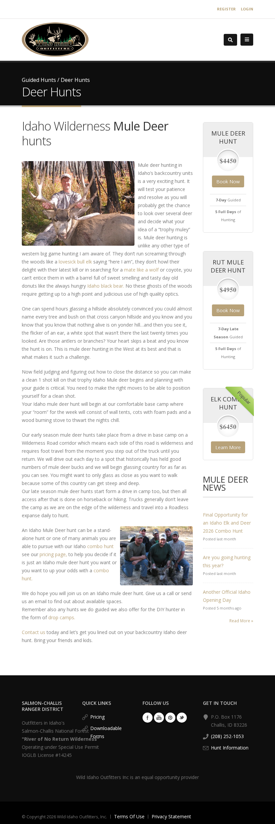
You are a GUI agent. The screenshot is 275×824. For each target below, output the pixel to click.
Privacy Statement (171, 816)
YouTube (159, 718)
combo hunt (100, 546)
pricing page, (53, 554)
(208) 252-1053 (227, 736)
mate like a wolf (141, 269)
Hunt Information (230, 747)
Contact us (33, 632)
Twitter (182, 718)
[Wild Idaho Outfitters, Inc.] (55, 39)
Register (226, 8)
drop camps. (61, 617)
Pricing (97, 717)
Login (247, 8)
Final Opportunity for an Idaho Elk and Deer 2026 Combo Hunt (227, 523)
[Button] (246, 40)
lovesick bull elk (75, 261)
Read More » (241, 621)
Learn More (228, 447)
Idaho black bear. (105, 286)
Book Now (228, 181)
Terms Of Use (129, 816)
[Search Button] (230, 40)
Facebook (148, 718)
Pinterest (170, 718)
